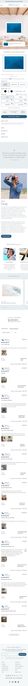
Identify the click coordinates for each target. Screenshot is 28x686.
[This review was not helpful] (25, 364)
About (3, 662)
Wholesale (17, 662)
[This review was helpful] (22, 364)
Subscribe (22, 654)
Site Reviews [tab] (4, 328)
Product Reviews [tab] (14, 328)
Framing (3, 664)
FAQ (3, 671)
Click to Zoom (15, 76)
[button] (3, 5)
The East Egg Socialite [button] (23, 474)
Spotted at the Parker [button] (23, 359)
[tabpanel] (14, 488)
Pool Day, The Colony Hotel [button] (22, 504)
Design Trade (18, 664)
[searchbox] (7, 332)
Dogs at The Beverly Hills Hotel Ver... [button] (22, 386)
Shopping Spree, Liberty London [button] (21, 416)
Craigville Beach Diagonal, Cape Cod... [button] (22, 626)
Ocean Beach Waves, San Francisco (8, 303)
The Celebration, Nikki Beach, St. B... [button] (22, 532)
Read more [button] (25, 550)
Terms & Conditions (19, 666)
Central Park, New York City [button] (22, 597)
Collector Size (5, 666)
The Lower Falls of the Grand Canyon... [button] (22, 565)
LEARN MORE (6, 236)
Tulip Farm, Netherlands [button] (22, 445)
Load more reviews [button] (14, 634)
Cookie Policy (18, 671)
